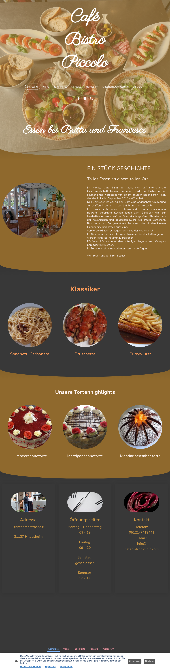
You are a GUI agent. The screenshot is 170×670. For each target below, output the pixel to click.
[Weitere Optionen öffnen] (119, 649)
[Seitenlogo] (85, 77)
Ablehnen (149, 661)
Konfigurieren (66, 666)
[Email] (85, 98)
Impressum (50, 666)
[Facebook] (78, 98)
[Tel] (91, 98)
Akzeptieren (134, 661)
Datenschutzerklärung (30, 666)
